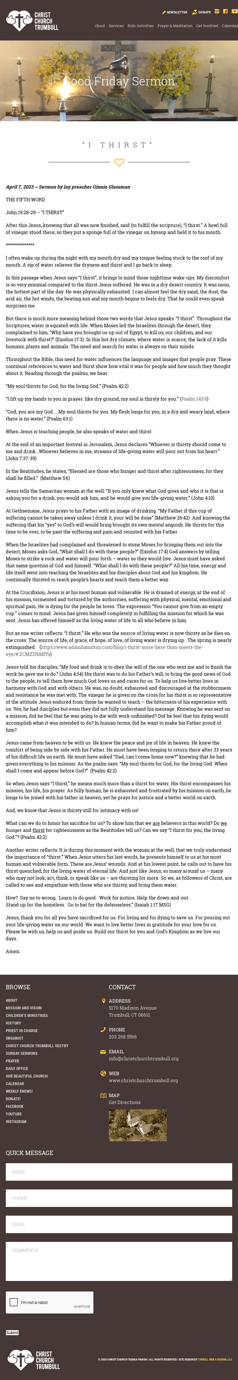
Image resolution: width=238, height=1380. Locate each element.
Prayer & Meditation (175, 25)
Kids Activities (141, 25)
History (13, 1023)
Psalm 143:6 (194, 399)
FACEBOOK (15, 1106)
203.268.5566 (123, 1037)
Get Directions (124, 1102)
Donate (205, 12)
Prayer (12, 1061)
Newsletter (177, 12)
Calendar (230, 25)
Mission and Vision (24, 1008)
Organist (15, 1038)
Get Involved (207, 25)
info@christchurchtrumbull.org (143, 1058)
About (100, 25)
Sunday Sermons (22, 1053)
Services (116, 25)
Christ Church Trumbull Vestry (37, 1045)
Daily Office (17, 1068)
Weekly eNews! (19, 1091)
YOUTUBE (14, 1114)
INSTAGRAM (16, 1121)
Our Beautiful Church (27, 1076)
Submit (12, 1332)
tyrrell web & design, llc (215, 1359)
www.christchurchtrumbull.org (143, 1080)
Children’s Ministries (27, 1015)
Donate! (13, 1098)
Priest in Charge (22, 1030)
